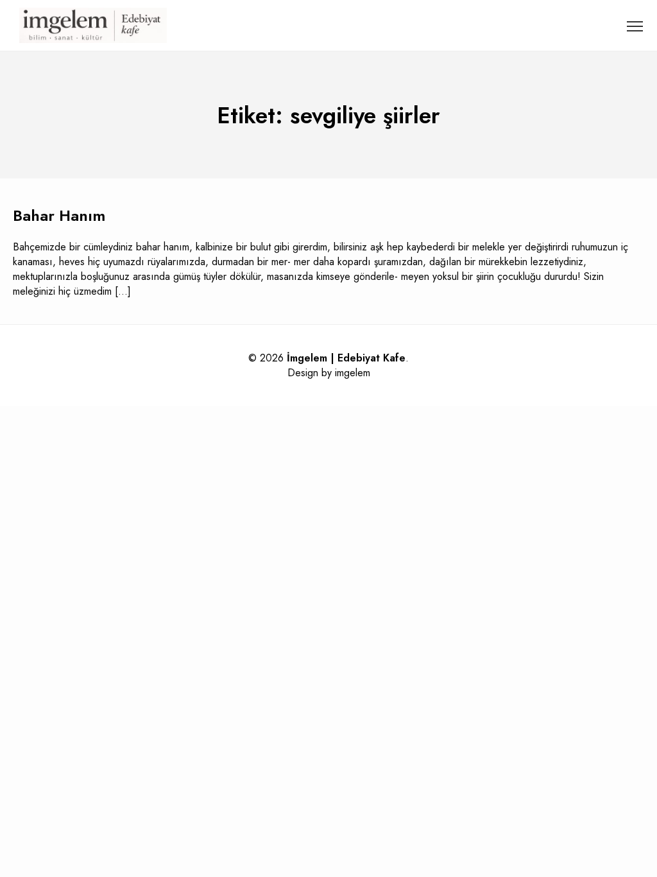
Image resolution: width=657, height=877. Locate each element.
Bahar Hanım (59, 215)
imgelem (352, 372)
